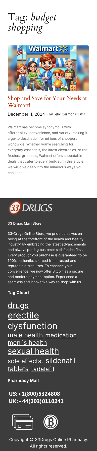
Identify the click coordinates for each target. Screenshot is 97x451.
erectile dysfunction (32, 320)
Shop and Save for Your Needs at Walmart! (47, 101)
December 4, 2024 (26, 114)
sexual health (33, 351)
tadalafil (42, 369)
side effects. (25, 361)
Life (81, 114)
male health (25, 335)
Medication (61, 335)
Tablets (18, 369)
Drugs (18, 305)
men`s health (27, 342)
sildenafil (61, 360)
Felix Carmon (63, 114)
